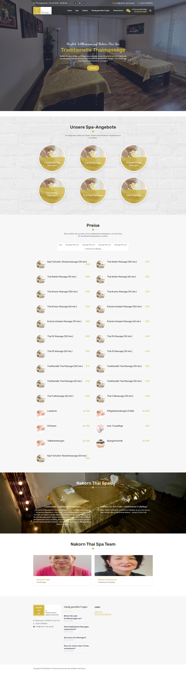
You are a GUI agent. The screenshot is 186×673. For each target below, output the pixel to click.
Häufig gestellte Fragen (100, 10)
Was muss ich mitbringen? (75, 638)
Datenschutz (118, 10)
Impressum (98, 612)
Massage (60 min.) (104, 245)
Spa (77, 10)
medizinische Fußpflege (93, 249)
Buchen (93, 68)
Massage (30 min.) (88, 245)
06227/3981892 (146, 3)
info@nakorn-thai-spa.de (124, 3)
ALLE (60, 245)
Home (69, 10)
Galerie (85, 10)
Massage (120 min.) (72, 245)
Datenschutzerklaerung (103, 614)
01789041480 (140, 12)
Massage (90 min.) (120, 245)
